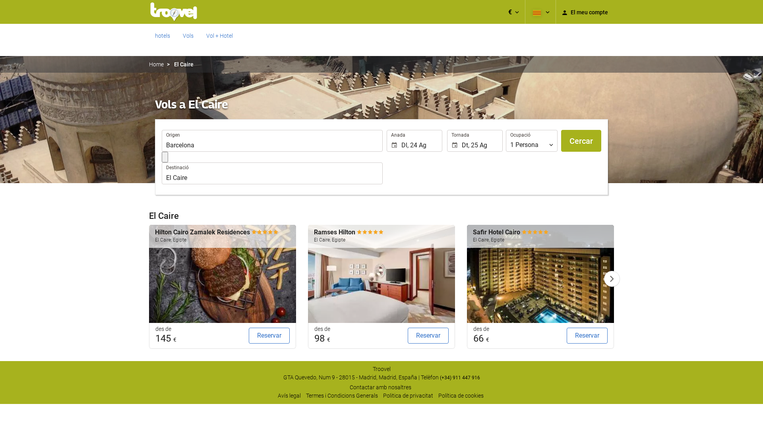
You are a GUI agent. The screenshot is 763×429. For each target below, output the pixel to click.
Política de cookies (461, 395)
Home (156, 64)
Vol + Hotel (219, 36)
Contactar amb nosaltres (380, 387)
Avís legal (289, 395)
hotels (162, 36)
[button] (513, 12)
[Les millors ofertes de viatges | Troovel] (173, 12)
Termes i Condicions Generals (342, 395)
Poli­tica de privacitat (408, 395)
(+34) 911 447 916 (460, 378)
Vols (188, 36)
